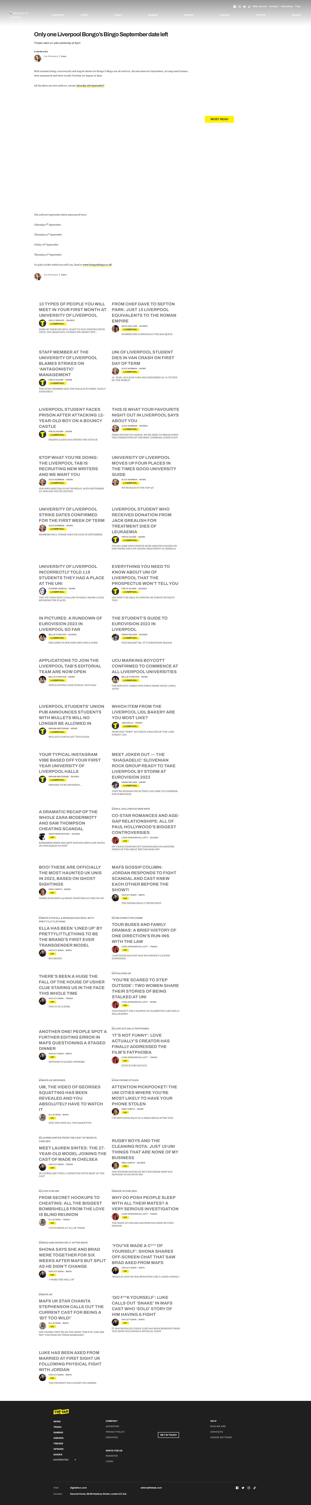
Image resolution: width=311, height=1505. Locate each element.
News (84, 15)
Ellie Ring (55, 1115)
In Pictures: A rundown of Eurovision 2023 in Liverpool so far (70, 624)
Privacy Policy (115, 1432)
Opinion (261, 15)
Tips (298, 6)
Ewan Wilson (129, 634)
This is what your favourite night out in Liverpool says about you (145, 415)
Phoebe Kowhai (58, 588)
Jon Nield (127, 723)
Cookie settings (221, 1437)
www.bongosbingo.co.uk (97, 264)
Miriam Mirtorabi (59, 728)
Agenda (189, 15)
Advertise (287, 6)
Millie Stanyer (57, 634)
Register (112, 1456)
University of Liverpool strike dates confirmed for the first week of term (72, 515)
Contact (274, 6)
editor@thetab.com (151, 1488)
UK (52, 837)
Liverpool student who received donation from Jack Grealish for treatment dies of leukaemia (142, 520)
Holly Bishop (56, 320)
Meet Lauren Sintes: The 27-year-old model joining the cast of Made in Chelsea (73, 1154)
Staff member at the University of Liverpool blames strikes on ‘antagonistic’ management (68, 363)
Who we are (260, 6)
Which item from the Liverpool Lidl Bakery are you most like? (143, 712)
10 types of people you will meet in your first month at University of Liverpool (73, 310)
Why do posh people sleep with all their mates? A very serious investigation (145, 1203)
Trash (118, 15)
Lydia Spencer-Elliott (134, 838)
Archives (112, 1437)
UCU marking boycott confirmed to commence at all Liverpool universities (145, 666)
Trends (225, 15)
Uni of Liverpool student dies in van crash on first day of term (143, 358)
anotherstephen (59, 834)
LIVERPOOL (57, 324)
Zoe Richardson (51, 56)
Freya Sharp (56, 380)
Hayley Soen (129, 895)
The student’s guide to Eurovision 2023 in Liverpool (140, 624)
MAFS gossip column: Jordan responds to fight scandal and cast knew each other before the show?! (144, 878)
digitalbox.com (78, 1488)
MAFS (142, 895)
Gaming (153, 15)
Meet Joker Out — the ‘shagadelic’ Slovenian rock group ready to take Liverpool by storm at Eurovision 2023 (144, 765)
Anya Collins (129, 326)
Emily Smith (55, 889)
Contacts (216, 1432)
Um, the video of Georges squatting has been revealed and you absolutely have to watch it (71, 1098)
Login (109, 1461)
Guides (296, 15)
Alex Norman (129, 368)
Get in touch (168, 1435)
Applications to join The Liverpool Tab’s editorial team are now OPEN (70, 666)
